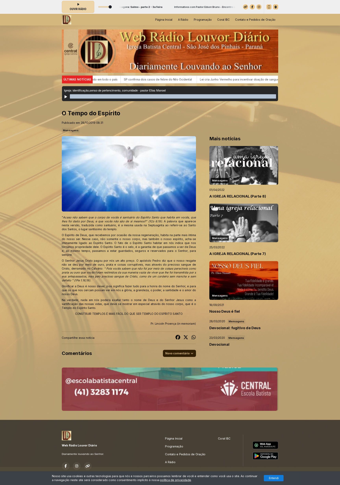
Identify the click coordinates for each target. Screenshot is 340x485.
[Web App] (269, 6)
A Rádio (183, 19)
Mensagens (71, 130)
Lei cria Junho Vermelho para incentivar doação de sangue (191, 79)
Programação (203, 19)
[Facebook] (252, 6)
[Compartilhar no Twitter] (185, 338)
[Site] (245, 6)
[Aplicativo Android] (275, 6)
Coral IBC (223, 19)
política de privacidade (175, 480)
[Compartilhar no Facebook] (178, 338)
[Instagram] (258, 6)
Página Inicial (164, 19)
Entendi (274, 478)
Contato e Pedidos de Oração (255, 19)
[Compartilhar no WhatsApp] (193, 338)
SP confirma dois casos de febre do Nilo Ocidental (111, 79)
